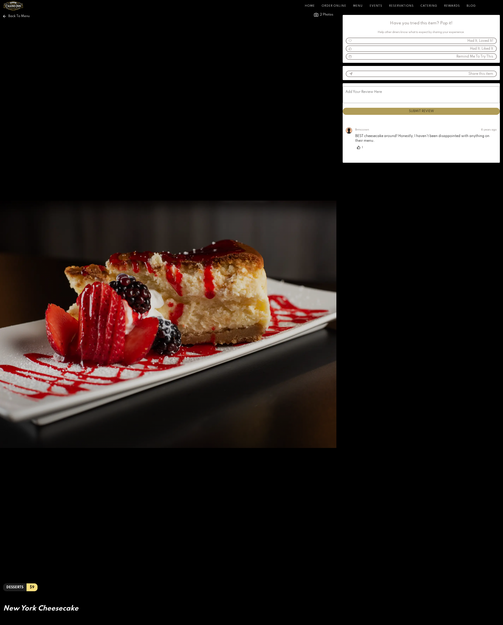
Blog (471, 6)
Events (376, 6)
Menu (358, 6)
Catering (428, 6)
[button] (16, 16)
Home (310, 6)
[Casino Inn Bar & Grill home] (21, 6)
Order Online (334, 6)
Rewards (452, 6)
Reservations (401, 6)
